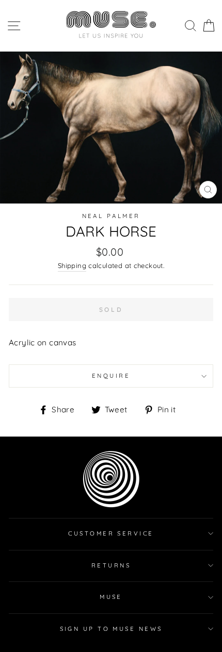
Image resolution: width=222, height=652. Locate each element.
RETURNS (111, 565)
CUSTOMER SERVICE (110, 533)
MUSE (111, 596)
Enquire (111, 375)
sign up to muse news (111, 628)
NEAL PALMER (111, 216)
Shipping (72, 265)
